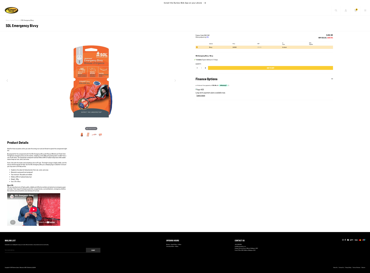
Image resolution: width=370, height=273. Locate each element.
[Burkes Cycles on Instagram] (343, 240)
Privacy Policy (348, 267)
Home (8, 20)
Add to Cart (270, 68)
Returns (363, 267)
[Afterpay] (348, 240)
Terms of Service (356, 267)
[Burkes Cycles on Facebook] (345, 240)
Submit (93, 250)
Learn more (201, 95)
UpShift (34, 267)
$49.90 (235, 47)
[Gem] (351, 240)
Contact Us (341, 267)
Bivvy (210, 47)
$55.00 (259, 47)
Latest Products (15, 20)
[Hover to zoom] (91, 81)
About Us (335, 267)
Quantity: (198, 64)
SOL (208, 37)
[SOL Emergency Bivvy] (82, 134)
